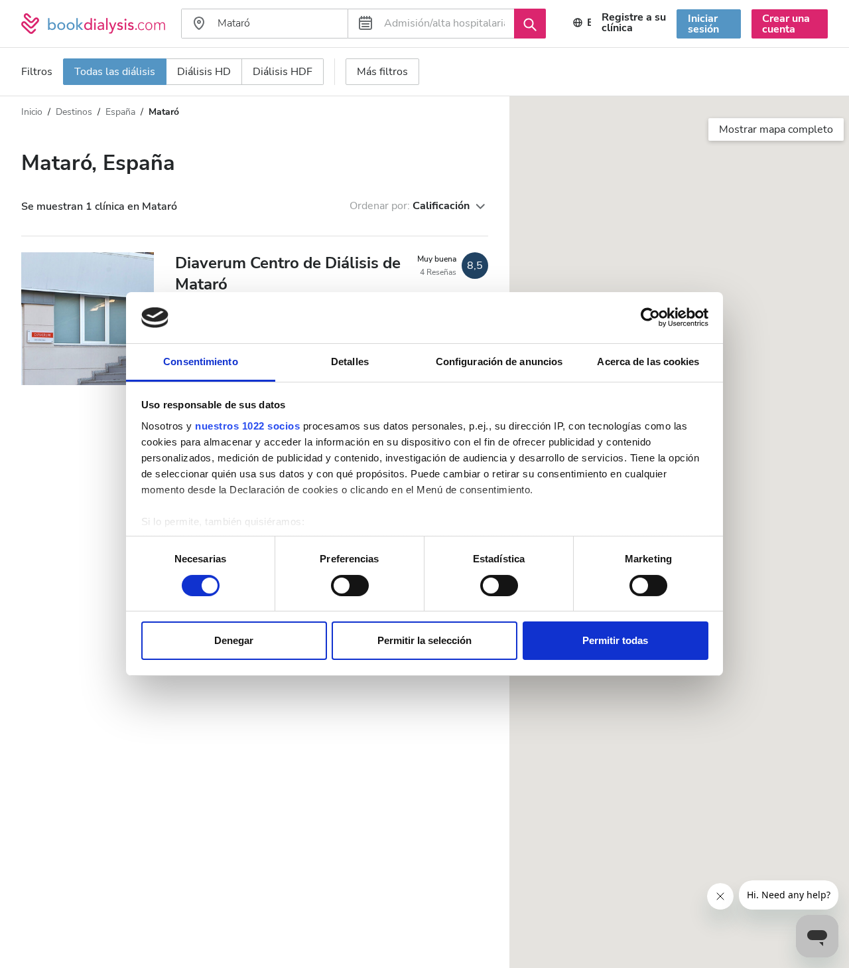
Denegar (233, 641)
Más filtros (382, 71)
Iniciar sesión (703, 24)
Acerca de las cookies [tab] (648, 361)
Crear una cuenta (786, 24)
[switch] (350, 585)
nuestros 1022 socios (247, 426)
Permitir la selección (424, 641)
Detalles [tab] (350, 361)
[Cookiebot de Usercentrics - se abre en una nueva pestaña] (650, 317)
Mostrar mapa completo (776, 129)
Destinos (74, 112)
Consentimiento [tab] (200, 361)
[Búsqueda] (530, 23)
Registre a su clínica (634, 22)
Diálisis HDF (282, 71)
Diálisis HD (204, 71)
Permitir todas (615, 641)
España (120, 112)
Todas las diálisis (114, 71)
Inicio (31, 112)
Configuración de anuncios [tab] (499, 361)
